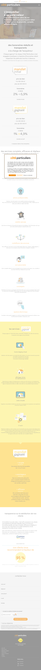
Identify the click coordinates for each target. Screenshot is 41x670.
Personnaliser (19, 175)
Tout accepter (12, 175)
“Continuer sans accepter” (16, 170)
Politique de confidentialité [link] (27, 175)
